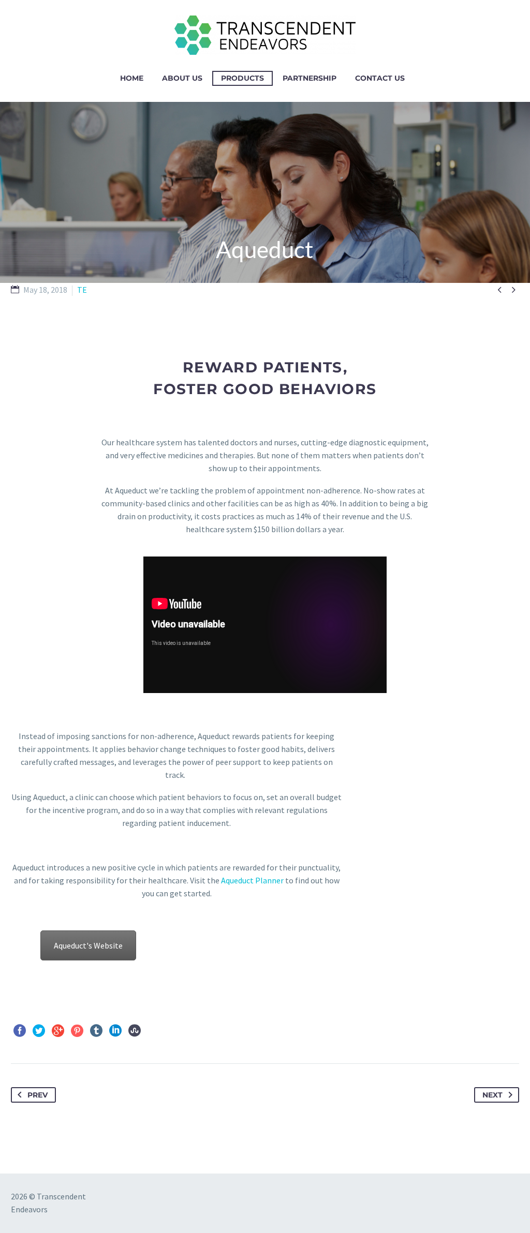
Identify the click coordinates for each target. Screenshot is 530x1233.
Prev (37, 1095)
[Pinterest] (77, 1031)
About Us (182, 78)
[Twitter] (39, 1031)
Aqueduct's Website (88, 945)
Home (131, 78)
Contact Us (380, 78)
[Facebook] (19, 1031)
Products (242, 78)
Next (492, 1095)
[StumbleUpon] (134, 1031)
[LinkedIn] (115, 1031)
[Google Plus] (58, 1031)
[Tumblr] (96, 1031)
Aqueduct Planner (252, 880)
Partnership (309, 78)
